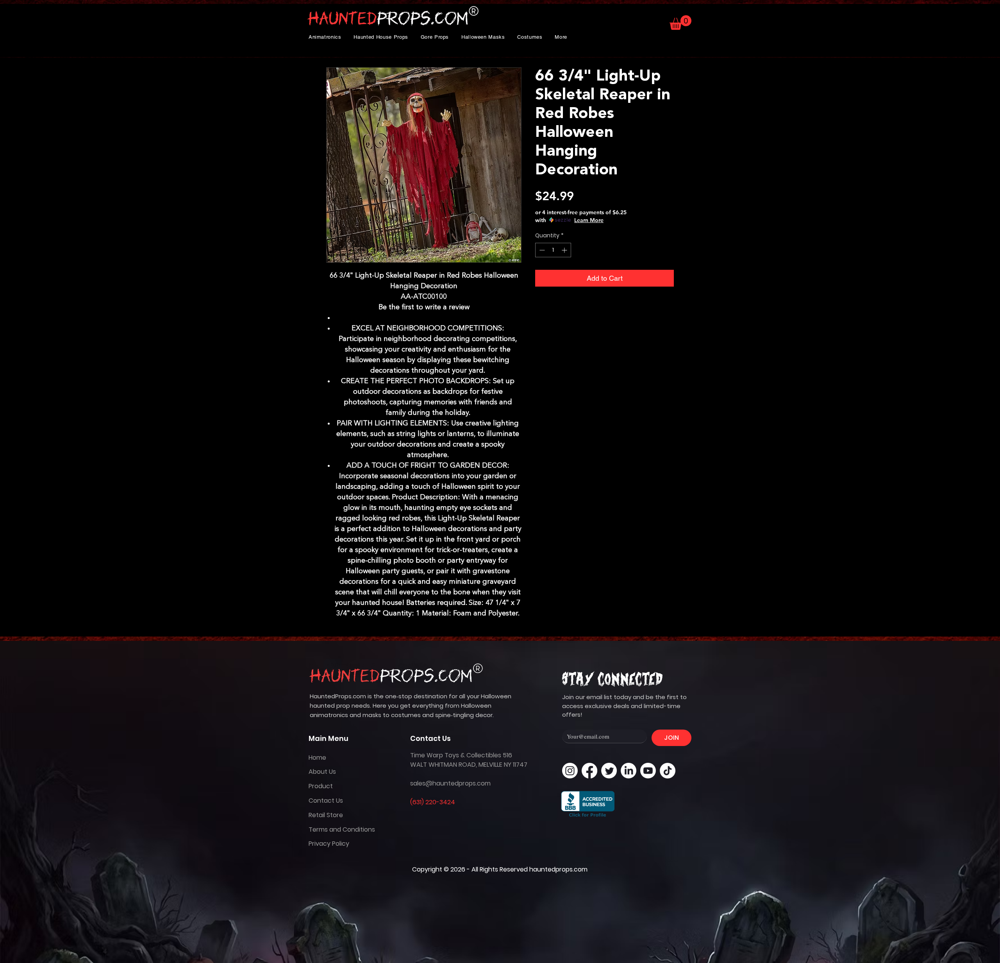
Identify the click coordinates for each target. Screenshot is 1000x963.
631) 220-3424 (433, 802)
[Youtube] (648, 770)
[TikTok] (667, 770)
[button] (325, 37)
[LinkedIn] (628, 770)
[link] (680, 22)
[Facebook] (589, 770)
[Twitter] (609, 770)
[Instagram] (570, 770)
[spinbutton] (553, 250)
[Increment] (565, 250)
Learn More (589, 220)
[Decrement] (541, 250)
